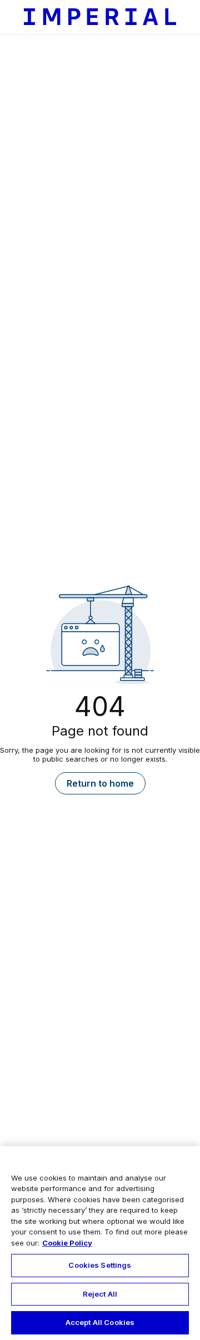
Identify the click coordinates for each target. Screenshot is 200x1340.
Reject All (100, 1293)
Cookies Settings (99, 1265)
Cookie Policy (67, 1242)
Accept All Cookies (100, 1322)
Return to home (100, 783)
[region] (100, 1243)
